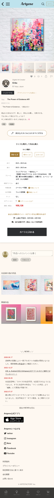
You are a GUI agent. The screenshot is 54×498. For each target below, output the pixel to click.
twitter (10, 433)
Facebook (11, 448)
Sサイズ (14, 154)
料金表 (21, 363)
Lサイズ (39, 154)
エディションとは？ (26, 201)
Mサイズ (27, 154)
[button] (51, 34)
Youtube (11, 453)
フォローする (7, 93)
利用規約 (6, 461)
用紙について (33, 192)
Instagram (11, 438)
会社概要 (6, 474)
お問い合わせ (8, 478)
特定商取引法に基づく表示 (13, 470)
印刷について (34, 188)
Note (9, 443)
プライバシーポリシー (11, 465)
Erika (14, 82)
